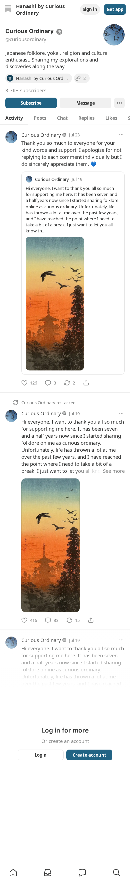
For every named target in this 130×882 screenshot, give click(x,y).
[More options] (121, 134)
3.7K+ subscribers (25, 90)
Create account (89, 755)
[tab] (14, 117)
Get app (115, 9)
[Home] (8, 9)
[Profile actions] (119, 103)
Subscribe (31, 103)
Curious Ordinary (41, 134)
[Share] (86, 382)
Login (41, 755)
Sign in (90, 9)
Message (85, 103)
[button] (13, 872)
